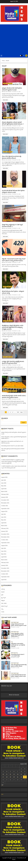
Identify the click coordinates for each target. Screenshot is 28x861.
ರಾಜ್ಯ (2, 609)
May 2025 (3, 520)
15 (21, 774)
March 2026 (4, 491)
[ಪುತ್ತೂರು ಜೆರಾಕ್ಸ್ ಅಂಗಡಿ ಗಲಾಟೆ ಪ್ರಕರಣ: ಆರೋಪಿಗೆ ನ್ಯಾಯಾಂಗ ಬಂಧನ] (14, 76)
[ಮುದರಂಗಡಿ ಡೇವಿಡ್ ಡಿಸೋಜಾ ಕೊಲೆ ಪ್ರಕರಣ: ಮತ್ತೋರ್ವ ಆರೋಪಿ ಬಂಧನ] (14, 179)
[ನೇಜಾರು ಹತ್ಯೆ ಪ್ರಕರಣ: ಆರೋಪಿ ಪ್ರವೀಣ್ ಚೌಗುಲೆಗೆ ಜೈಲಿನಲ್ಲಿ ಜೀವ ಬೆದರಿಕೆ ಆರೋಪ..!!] (14, 110)
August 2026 (4, 477)
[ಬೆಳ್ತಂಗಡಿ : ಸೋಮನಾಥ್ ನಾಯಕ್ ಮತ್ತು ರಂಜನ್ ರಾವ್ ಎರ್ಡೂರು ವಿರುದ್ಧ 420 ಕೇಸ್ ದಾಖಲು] (14, 247)
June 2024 (3, 551)
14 (17, 774)
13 (14, 774)
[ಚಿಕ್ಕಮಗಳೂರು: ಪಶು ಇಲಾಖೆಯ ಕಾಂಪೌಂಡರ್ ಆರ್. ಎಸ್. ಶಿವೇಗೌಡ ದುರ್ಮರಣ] (5, 644)
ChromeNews (20, 858)
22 (21, 777)
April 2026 (3, 488)
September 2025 (5, 508)
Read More (5, 100)
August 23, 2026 (17, 91)
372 (18, 412)
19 (10, 777)
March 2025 (4, 525)
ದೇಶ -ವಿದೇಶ (3, 603)
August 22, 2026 (17, 160)
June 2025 (3, 517)
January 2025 (4, 531)
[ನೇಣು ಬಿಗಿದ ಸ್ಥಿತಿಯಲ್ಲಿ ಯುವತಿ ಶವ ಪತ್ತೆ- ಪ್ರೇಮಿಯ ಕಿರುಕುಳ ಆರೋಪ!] (14, 145)
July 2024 (3, 548)
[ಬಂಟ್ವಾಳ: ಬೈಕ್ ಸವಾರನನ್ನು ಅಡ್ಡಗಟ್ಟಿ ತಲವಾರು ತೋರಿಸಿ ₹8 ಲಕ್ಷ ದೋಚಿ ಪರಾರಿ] (14, 350)
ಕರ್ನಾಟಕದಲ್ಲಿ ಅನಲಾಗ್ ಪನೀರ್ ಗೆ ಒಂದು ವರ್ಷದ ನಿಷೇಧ (12, 445)
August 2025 (4, 511)
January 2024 (4, 565)
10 (3, 774)
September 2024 (5, 542)
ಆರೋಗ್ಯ (3, 589)
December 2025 (5, 500)
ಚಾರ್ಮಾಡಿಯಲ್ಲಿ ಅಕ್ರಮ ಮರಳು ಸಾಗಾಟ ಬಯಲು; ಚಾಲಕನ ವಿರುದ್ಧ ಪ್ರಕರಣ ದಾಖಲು (14, 396)
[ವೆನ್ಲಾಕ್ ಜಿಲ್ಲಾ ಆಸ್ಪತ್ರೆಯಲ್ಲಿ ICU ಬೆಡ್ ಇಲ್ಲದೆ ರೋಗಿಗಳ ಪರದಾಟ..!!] (14, 213)
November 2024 (5, 537)
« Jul (2, 785)
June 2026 (3, 483)
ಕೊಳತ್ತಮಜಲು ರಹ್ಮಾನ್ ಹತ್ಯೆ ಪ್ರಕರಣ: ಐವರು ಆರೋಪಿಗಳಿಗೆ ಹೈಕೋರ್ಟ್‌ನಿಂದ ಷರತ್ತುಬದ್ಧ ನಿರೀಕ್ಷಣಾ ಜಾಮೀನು (12, 327)
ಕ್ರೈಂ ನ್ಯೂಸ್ (9, 391)
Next (21, 412)
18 (6, 777)
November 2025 (5, 503)
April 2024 (3, 557)
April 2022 (3, 579)
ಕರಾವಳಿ (4, 83)
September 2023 (5, 576)
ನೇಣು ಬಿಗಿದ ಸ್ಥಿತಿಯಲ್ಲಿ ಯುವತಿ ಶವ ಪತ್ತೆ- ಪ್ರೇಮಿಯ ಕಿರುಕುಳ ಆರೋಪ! (11, 157)
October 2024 (4, 539)
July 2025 (3, 514)
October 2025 (4, 505)
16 (24, 774)
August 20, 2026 (17, 365)
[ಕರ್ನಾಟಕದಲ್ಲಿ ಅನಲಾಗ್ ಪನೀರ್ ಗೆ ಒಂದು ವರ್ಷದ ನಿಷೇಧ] (5, 655)
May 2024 (3, 554)
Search (4, 418)
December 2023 (5, 568)
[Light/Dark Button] (21, 55)
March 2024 (4, 559)
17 (3, 777)
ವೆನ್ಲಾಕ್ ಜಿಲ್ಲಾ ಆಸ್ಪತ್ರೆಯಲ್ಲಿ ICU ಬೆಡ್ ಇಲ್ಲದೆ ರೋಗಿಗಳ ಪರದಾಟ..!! (12, 225)
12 (10, 774)
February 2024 (5, 562)
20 (14, 777)
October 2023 (4, 574)
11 (6, 774)
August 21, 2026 (17, 228)
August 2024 (4, 545)
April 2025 (3, 522)
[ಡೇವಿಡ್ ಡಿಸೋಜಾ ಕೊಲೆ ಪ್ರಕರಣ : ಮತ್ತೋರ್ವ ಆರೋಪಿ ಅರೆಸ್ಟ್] (14, 279)
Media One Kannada (7, 91)
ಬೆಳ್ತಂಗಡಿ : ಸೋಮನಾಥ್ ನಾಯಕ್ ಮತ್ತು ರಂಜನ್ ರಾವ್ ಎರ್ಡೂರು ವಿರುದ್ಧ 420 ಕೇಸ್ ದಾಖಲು (13, 259)
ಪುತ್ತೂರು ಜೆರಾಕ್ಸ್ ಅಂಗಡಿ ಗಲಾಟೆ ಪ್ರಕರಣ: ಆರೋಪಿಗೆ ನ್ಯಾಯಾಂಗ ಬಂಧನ (12, 89)
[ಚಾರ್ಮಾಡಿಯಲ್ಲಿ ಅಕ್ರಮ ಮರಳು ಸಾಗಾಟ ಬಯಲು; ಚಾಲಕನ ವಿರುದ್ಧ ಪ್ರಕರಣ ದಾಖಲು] (14, 384)
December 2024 (5, 534)
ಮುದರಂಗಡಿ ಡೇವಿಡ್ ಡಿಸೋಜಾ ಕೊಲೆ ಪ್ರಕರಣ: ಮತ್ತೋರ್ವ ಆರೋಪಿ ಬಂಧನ (13, 191)
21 (17, 777)
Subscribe (26, 56)
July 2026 (3, 480)
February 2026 (5, 494)
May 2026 (3, 485)
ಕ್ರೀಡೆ (2, 594)
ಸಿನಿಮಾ (2, 612)
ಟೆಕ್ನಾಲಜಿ (3, 600)
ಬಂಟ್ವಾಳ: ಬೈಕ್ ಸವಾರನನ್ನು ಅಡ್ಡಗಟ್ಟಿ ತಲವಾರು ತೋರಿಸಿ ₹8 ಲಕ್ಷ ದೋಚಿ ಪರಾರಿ (13, 362)
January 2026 (4, 497)
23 (24, 777)
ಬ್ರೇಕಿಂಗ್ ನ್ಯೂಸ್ (9, 83)
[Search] (24, 55)
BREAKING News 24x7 (6, 686)
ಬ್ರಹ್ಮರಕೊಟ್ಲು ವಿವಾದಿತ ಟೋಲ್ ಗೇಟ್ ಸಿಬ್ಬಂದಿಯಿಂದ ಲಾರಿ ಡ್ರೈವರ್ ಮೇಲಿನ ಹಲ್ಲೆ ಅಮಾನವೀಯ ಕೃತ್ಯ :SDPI (12, 461)
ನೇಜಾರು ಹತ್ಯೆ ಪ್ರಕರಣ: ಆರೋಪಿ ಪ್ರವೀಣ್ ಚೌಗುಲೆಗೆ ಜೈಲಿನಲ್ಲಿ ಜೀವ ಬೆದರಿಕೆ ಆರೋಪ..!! (13, 123)
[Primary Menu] (1, 55)
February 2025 (5, 528)
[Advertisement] (14, 39)
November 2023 (5, 571)
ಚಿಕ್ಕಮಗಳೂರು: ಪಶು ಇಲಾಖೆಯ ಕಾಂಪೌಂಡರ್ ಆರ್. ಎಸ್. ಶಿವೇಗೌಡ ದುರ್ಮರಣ (18, 645)
